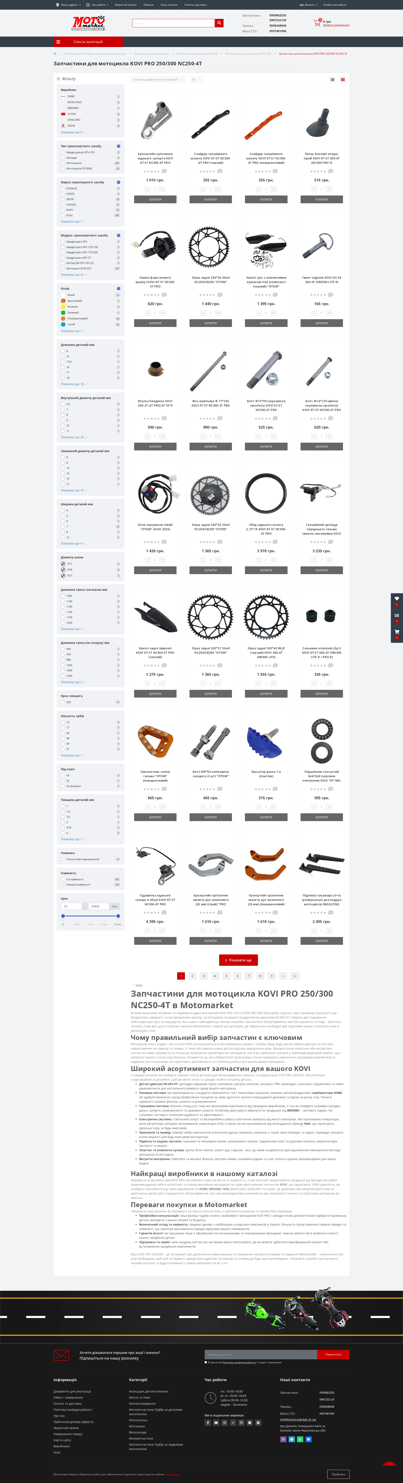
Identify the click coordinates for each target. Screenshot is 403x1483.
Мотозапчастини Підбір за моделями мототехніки (95, 53)
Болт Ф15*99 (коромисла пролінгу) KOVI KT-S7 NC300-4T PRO (266, 405)
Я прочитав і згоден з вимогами (245, 1362)
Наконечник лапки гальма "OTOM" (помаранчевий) (155, 776)
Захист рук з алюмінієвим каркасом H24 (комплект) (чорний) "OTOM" (266, 282)
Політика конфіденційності (239, 1362)
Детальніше (172, 1474)
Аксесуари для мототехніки (148, 1391)
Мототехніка (138, 1420)
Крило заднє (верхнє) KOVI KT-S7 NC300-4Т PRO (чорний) (155, 652)
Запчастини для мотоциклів (151, 53)
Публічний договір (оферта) (73, 1422)
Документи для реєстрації (72, 1391)
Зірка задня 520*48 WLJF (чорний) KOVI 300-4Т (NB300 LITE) (266, 652)
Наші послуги (169, 5)
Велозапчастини (141, 1438)
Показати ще (240, 960)
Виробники (62, 1446)
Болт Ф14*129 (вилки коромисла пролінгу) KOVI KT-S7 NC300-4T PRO (321, 405)
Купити (155, 199)
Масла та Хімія (139, 1397)
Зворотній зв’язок (126, 5)
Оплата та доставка (68, 1404)
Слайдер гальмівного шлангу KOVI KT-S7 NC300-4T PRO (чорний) (211, 158)
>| (295, 976)
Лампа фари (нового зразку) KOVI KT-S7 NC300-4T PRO (155, 282)
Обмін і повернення (68, 1397)
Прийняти (338, 1474)
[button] (97, 5)
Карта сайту (62, 1440)
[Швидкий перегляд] (173, 108)
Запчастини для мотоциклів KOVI (197, 53)
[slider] (63, 916)
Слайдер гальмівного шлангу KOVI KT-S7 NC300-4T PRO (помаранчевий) (266, 158)
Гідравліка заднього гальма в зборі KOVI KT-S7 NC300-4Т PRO (155, 899)
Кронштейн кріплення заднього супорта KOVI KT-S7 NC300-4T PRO (155, 158)
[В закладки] (173, 95)
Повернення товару (68, 1434)
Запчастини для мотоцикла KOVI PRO (248, 53)
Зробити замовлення (336, 25)
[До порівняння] (173, 102)
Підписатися (333, 1354)
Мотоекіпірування (142, 1404)
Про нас (59, 1416)
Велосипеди (138, 1432)
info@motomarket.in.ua (298, 1419)
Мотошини (137, 1426)
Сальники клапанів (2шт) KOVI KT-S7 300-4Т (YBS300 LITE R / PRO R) (322, 652)
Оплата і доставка (195, 5)
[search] (219, 23)
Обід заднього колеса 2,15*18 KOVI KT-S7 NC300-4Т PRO (266, 529)
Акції (57, 1452)
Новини (149, 5)
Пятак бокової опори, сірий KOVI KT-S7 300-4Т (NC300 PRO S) (322, 158)
